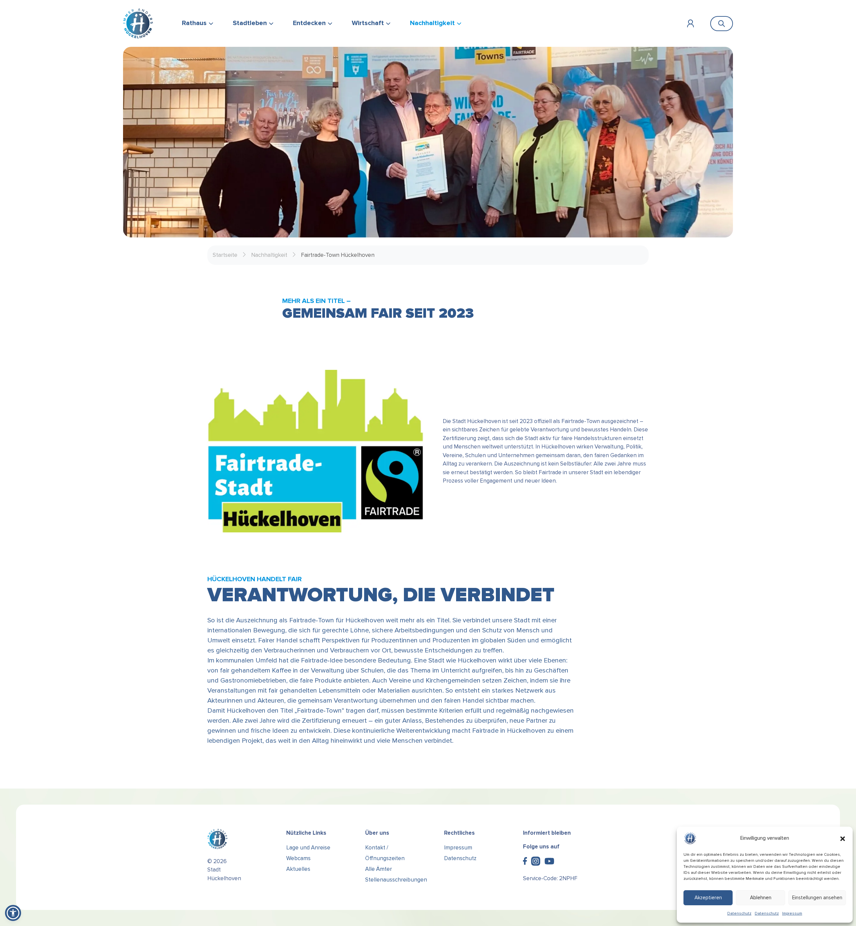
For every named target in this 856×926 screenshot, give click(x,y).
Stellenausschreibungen (396, 879)
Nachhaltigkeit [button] (432, 23)
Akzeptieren (708, 898)
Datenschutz (739, 913)
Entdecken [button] (309, 23)
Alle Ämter (378, 868)
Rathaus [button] (194, 23)
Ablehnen (760, 898)
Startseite (225, 255)
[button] (842, 838)
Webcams (298, 858)
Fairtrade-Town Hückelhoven (337, 255)
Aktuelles (298, 868)
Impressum (792, 913)
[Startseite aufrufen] (138, 23)
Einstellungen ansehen (817, 898)
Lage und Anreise (308, 847)
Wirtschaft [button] (368, 23)
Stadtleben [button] (250, 23)
